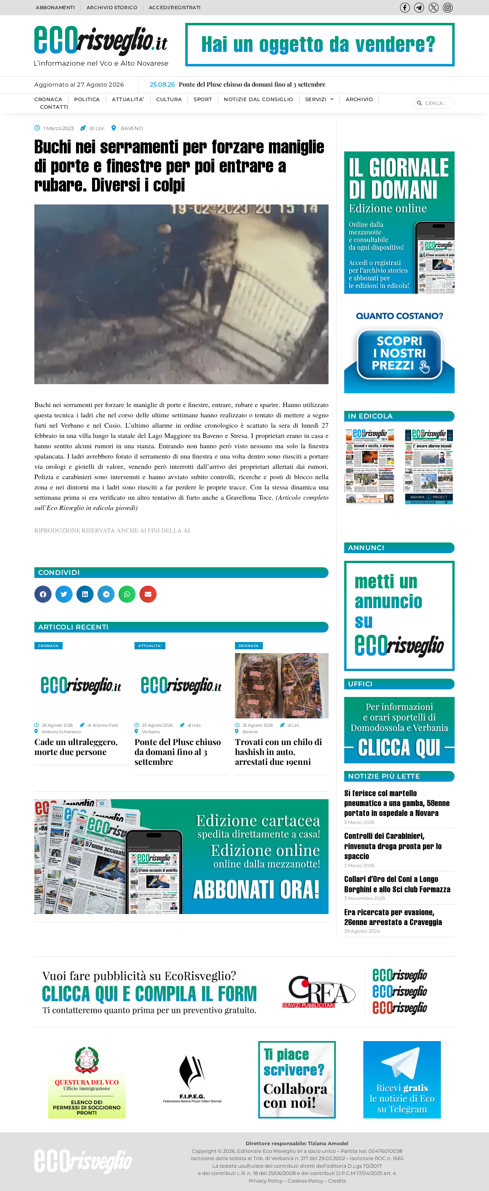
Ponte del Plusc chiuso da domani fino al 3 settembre (177, 751)
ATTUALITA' (150, 646)
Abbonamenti (55, 7)
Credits (337, 1181)
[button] (43, 594)
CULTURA (169, 99)
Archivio (359, 99)
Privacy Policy (266, 1181)
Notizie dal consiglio (258, 99)
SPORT (203, 99)
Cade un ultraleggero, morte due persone (76, 746)
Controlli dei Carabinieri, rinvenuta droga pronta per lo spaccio (393, 847)
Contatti (54, 107)
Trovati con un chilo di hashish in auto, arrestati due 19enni (278, 751)
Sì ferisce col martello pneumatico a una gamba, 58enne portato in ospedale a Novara (397, 804)
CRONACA (48, 99)
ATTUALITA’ (128, 99)
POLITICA (87, 99)
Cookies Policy (305, 1181)
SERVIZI (316, 99)
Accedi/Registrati (175, 7)
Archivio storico (112, 7)
